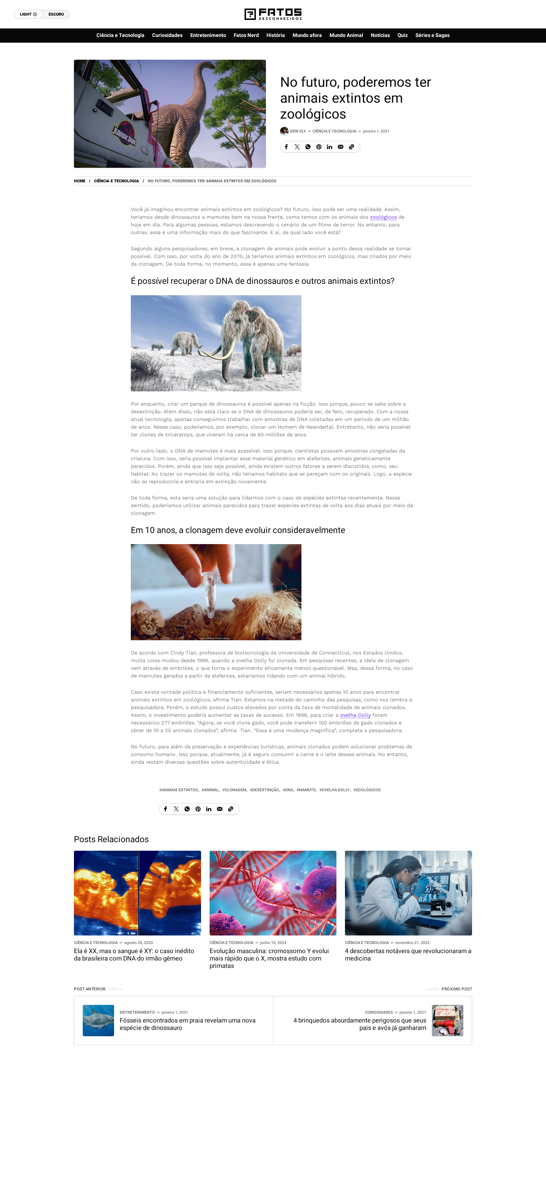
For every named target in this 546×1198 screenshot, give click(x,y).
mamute (307, 790)
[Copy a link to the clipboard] (351, 146)
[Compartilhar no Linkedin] (329, 146)
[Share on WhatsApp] (308, 146)
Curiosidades (379, 1012)
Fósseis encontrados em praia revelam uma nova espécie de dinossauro (188, 1024)
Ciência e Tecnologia (334, 131)
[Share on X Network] (297, 146)
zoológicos (383, 217)
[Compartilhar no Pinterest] (318, 146)
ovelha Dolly (355, 715)
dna (289, 790)
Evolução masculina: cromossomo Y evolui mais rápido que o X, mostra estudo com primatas (269, 958)
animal (211, 790)
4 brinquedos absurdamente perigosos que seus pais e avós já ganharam (359, 1024)
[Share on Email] (340, 146)
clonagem (235, 790)
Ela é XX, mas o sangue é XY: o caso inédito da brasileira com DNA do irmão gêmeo (134, 955)
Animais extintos (180, 790)
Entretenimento (137, 1012)
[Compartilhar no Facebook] (286, 146)
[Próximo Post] (447, 1020)
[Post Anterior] (98, 1020)
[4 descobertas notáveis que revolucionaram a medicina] (408, 892)
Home (79, 181)
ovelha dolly (336, 790)
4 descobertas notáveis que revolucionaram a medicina (408, 955)
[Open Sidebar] (523, 65)
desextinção (265, 790)
